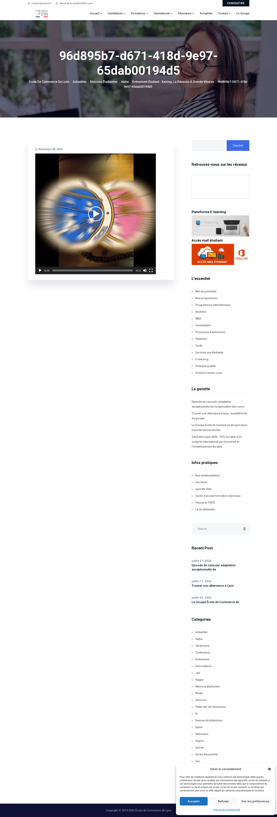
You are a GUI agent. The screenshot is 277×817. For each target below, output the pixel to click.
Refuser (223, 801)
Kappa (199, 679)
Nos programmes (206, 298)
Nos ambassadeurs (207, 475)
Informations (203, 666)
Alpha (198, 638)
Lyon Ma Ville (203, 489)
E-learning (201, 359)
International (162, 13)
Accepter (193, 801)
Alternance (184, 13)
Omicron (200, 700)
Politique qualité (205, 366)
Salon (199, 727)
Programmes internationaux (212, 304)
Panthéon (201, 338)
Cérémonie (202, 645)
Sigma (199, 740)
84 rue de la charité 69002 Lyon (75, 3)
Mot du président (205, 291)
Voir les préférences (255, 801)
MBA (198, 318)
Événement (202, 659)
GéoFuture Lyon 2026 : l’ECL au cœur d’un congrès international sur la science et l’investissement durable (217, 441)
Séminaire (201, 734)
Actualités (206, 13)
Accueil (94, 13)
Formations (138, 13)
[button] (269, 769)
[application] (95, 214)
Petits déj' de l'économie (210, 706)
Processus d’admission (210, 332)
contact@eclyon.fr (41, 3)
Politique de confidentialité (226, 810)
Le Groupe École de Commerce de (215, 602)
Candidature (115, 13)
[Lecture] (40, 270)
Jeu (197, 672)
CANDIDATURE (236, 3)
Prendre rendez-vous (208, 372)
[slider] (92, 270)
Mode (199, 693)
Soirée (199, 747)
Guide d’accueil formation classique (217, 495)
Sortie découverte (206, 754)
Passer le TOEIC (205, 502)
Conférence (202, 652)
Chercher (238, 145)
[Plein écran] (151, 270)
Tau (197, 761)
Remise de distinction (208, 720)
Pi (196, 713)
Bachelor (201, 311)
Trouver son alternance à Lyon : (213, 585)
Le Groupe (242, 13)
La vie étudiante (204, 509)
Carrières (201, 482)
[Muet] (145, 270)
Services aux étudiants (209, 352)
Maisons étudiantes (207, 686)
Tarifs (199, 345)
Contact (223, 13)
